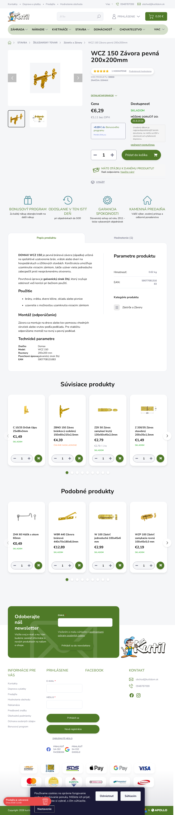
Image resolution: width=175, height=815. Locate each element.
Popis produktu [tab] (46, 238)
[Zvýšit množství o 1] (29, 458)
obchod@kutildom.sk (147, 679)
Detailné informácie (102, 95)
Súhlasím (130, 796)
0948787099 (143, 686)
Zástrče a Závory (132, 307)
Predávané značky (17, 710)
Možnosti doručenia (143, 145)
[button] (67, 472)
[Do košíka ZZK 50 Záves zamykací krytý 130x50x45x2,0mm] (120, 458)
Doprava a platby (32, 4)
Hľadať (99, 16)
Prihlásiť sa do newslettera (76, 645)
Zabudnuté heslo (62, 738)
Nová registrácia (73, 729)
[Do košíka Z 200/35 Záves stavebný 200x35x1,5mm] (160, 458)
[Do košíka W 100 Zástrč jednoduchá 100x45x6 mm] (120, 565)
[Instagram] (138, 694)
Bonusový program (18, 726)
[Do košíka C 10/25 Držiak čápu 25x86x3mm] (38, 458)
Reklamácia (14, 705)
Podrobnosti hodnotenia (140, 71)
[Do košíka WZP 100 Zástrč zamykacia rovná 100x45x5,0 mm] (160, 565)
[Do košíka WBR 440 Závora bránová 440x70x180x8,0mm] (79, 565)
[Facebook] (131, 694)
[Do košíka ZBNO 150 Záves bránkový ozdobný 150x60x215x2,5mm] (79, 458)
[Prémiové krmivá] (96, 781)
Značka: (99, 80)
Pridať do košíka (136, 155)
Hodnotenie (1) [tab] (123, 238)
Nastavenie (44, 809)
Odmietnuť (106, 796)
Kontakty (12, 4)
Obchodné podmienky (19, 715)
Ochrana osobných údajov (21, 721)
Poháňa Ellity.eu (100, 135)
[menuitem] (18, 29)
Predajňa (50, 4)
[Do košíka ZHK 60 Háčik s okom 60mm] (38, 565)
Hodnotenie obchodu (71, 4)
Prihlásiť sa (73, 717)
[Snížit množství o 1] (14, 458)
